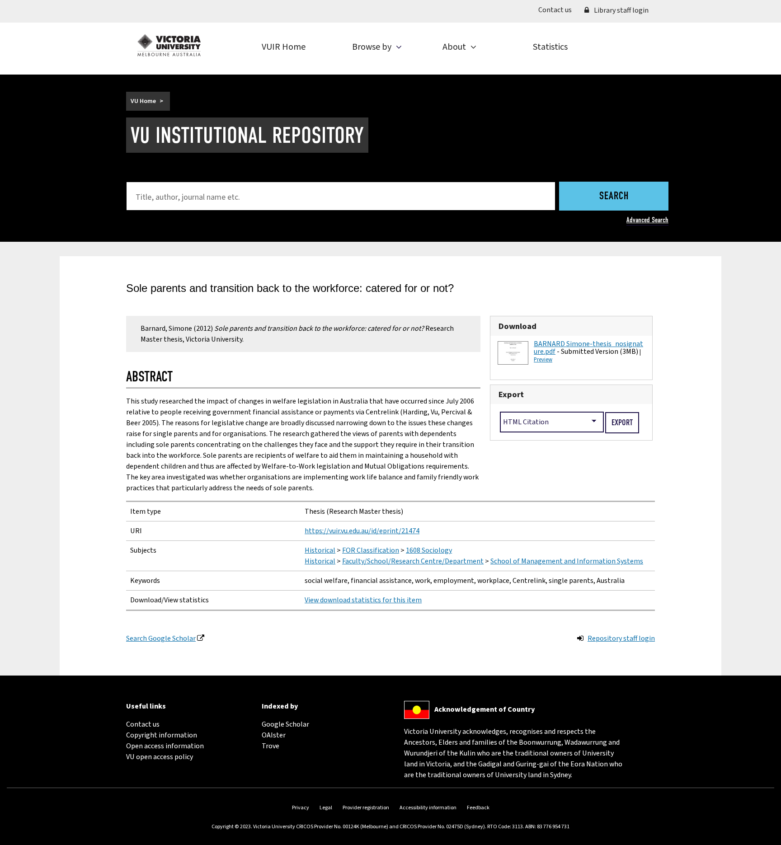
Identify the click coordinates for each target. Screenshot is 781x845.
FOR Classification (370, 550)
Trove (270, 746)
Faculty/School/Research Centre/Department (413, 561)
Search (614, 196)
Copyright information (161, 735)
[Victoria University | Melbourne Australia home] (169, 45)
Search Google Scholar (161, 638)
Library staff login (621, 10)
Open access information (165, 746)
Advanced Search (647, 220)
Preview (543, 360)
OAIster (274, 735)
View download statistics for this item (363, 600)
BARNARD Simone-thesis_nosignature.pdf (588, 348)
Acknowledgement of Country (484, 709)
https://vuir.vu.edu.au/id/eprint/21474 (362, 531)
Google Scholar (285, 724)
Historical (320, 550)
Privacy (300, 808)
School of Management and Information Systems (566, 561)
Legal (326, 808)
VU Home (143, 101)
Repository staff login (621, 638)
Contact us (558, 10)
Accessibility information (428, 808)
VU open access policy (159, 757)
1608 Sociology (429, 550)
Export (511, 394)
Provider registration (366, 808)
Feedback (478, 808)
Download (517, 326)
